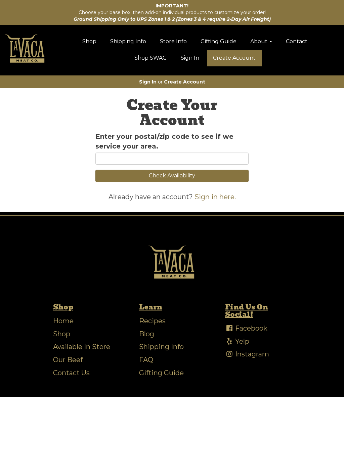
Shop (89, 41)
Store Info (173, 41)
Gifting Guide (218, 41)
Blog (146, 334)
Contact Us (71, 373)
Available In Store (81, 347)
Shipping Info (128, 41)
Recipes (152, 321)
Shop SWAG (150, 58)
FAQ (146, 360)
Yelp (241, 341)
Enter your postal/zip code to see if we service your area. (164, 141)
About (259, 41)
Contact (296, 41)
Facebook (250, 328)
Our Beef (68, 360)
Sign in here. (215, 197)
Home (63, 321)
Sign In (190, 58)
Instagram (251, 354)
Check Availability (172, 175)
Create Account (234, 58)
